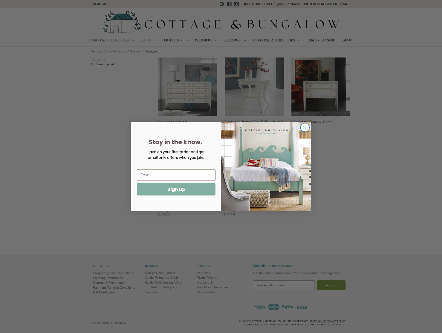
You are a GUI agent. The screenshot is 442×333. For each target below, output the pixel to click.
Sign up (176, 189)
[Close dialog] (305, 127)
